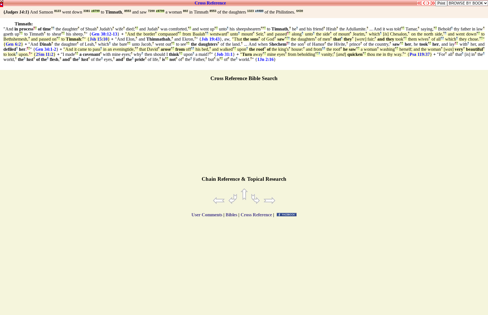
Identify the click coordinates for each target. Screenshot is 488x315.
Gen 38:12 (101, 34)
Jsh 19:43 (210, 39)
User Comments (206, 214)
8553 (127, 11)
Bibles (231, 214)
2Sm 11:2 (44, 54)
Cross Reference (210, 3)
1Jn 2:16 (265, 59)
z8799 (95, 11)
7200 (151, 11)
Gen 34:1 (44, 49)
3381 (86, 11)
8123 (57, 11)
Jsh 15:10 (99, 39)
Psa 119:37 (419, 54)
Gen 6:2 (13, 44)
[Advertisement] (244, 131)
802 (185, 11)
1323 (250, 11)
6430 (299, 11)
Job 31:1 (224, 54)
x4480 (259, 11)
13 (115, 34)
